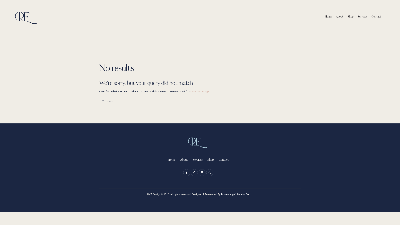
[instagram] (202, 172)
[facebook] (186, 172)
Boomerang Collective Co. (235, 194)
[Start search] (103, 101)
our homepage (200, 91)
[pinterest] (194, 172)
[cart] (209, 172)
